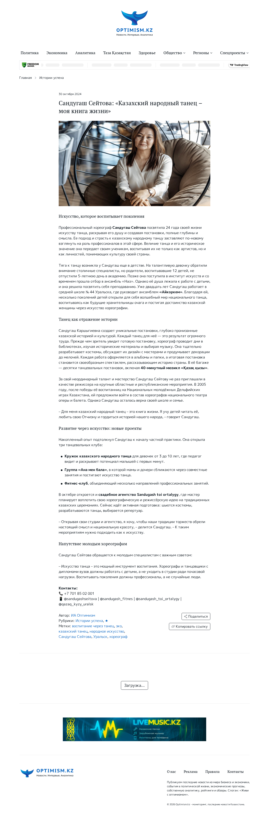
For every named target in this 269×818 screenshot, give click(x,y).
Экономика (56, 52)
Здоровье (147, 52)
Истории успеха (51, 77)
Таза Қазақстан (117, 52)
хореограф (118, 636)
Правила (212, 771)
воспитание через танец (93, 626)
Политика (30, 52)
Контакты (235, 771)
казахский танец (73, 631)
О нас (171, 771)
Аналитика (85, 52)
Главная (25, 77)
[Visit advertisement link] (134, 729)
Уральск (100, 636)
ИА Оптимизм (83, 615)
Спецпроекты (232, 52)
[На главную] (135, 23)
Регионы (201, 52)
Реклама (191, 771)
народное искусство (107, 631)
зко (119, 626)
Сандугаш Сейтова (75, 636)
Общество (172, 52)
